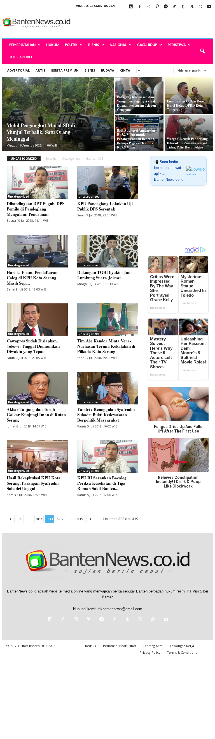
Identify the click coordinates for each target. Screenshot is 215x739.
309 (60, 519)
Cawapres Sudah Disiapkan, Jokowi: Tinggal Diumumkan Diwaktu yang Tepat (33, 346)
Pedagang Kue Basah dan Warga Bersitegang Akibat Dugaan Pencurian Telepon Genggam (136, 103)
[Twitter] (191, 7)
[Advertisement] (142, 23)
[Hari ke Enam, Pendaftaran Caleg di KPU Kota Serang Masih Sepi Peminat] (37, 251)
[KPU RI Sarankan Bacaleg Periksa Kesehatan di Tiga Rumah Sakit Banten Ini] (107, 456)
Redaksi (91, 646)
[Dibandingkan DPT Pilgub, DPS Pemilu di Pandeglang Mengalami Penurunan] (37, 182)
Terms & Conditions (182, 652)
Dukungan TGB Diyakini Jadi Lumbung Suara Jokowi (104, 275)
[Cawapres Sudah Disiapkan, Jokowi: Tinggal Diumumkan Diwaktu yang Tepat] (37, 319)
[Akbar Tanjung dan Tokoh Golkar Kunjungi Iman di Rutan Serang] (37, 388)
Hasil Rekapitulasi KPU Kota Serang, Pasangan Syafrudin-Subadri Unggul (33, 483)
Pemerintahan (22, 45)
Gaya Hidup (147, 45)
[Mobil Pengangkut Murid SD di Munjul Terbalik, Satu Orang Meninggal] (58, 114)
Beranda (51, 159)
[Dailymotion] (131, 7)
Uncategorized (71, 159)
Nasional (118, 45)
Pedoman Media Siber (119, 646)
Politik (71, 45)
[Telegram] (165, 7)
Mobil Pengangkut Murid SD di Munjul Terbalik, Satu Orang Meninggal (40, 132)
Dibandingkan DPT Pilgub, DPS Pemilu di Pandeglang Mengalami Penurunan (35, 208)
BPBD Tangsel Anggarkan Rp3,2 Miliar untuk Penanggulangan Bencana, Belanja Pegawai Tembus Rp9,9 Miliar (136, 139)
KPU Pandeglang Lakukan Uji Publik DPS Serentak (105, 206)
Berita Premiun (65, 70)
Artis (40, 70)
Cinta (125, 70)
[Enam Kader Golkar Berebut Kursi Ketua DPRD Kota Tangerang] (189, 95)
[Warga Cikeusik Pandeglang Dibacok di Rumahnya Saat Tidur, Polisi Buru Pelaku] (189, 133)
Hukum (52, 45)
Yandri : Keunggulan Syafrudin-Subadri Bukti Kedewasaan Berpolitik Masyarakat (106, 414)
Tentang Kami (153, 646)
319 (80, 519)
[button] (203, 51)
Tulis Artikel (21, 57)
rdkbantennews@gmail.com (119, 609)
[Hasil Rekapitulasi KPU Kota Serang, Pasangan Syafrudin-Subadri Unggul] (37, 456)
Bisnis (93, 45)
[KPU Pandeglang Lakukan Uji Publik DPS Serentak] (107, 182)
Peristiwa (177, 45)
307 (39, 519)
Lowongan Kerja (182, 646)
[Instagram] (148, 7)
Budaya (107, 70)
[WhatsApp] (200, 7)
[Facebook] (139, 7)
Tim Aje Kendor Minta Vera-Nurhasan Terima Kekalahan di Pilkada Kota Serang (106, 346)
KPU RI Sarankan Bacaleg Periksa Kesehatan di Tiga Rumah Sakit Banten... (102, 483)
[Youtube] (209, 7)
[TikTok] (174, 7)
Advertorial (18, 70)
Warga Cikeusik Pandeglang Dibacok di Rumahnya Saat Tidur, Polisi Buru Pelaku (187, 143)
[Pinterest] (157, 7)
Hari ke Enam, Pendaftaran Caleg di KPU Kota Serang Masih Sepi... (32, 277)
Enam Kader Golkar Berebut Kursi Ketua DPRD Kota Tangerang (188, 105)
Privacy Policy (150, 652)
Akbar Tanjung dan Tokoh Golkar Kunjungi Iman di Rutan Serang (36, 414)
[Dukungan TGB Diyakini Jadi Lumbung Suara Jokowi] (107, 251)
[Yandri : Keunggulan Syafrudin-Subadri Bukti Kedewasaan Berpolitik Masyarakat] (107, 388)
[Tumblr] (183, 7)
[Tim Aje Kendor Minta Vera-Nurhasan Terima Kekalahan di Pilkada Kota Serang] (107, 319)
